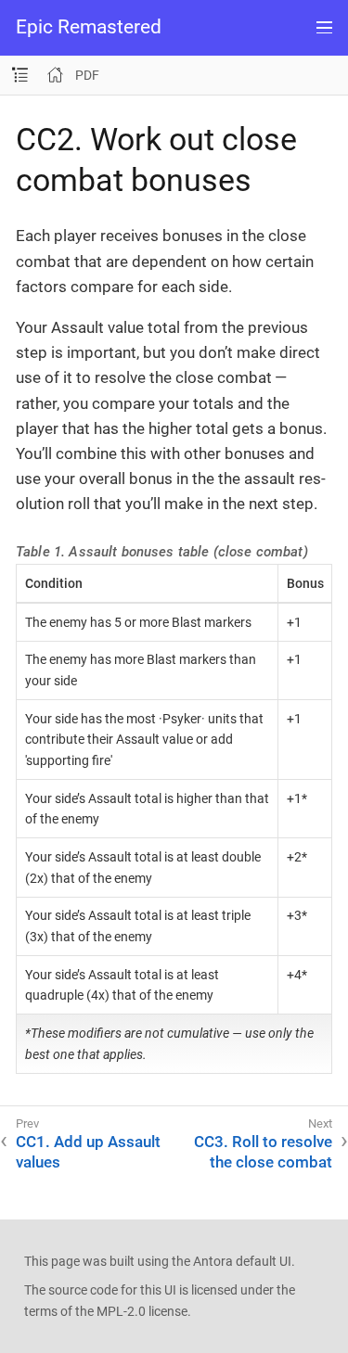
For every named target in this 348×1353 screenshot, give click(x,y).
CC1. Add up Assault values (88, 1151)
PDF (87, 75)
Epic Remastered (88, 27)
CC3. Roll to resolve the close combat (263, 1151)
